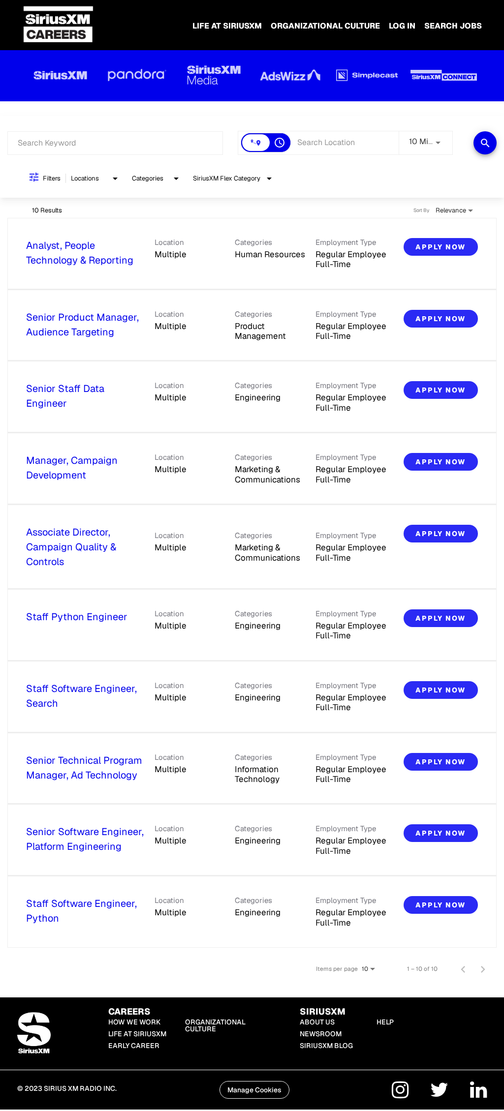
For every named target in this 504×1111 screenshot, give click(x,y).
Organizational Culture (325, 26)
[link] (252, 253)
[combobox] (115, 142)
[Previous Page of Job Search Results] (463, 969)
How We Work (134, 1022)
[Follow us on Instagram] (400, 1091)
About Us (317, 1022)
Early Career (133, 1045)
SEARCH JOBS (453, 26)
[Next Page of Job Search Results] (483, 969)
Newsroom (321, 1033)
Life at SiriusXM (137, 1033)
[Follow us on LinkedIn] (478, 1091)
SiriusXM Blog (326, 1045)
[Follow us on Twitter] (439, 1091)
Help (385, 1022)
